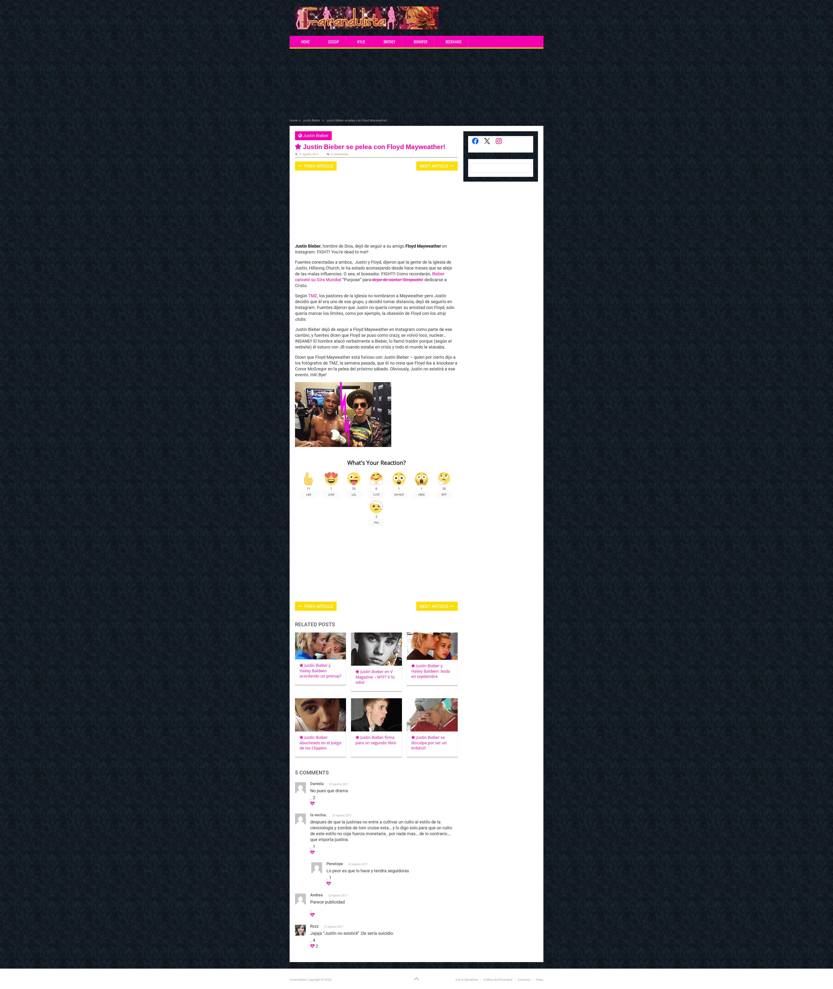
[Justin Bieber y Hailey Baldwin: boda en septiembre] (432, 646)
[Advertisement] (416, 84)
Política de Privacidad (498, 979)
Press (539, 979)
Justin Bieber (315, 135)
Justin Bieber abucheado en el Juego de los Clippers (320, 743)
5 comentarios (339, 154)
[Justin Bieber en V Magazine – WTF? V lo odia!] (376, 649)
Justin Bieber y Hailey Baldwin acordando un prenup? (320, 670)
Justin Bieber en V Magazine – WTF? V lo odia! (375, 677)
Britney (389, 41)
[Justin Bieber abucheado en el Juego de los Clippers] (320, 714)
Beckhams (454, 41)
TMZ (312, 295)
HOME (305, 41)
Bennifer (420, 41)
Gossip (333, 41)
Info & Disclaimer (467, 979)
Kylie (361, 41)
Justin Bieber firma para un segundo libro (376, 740)
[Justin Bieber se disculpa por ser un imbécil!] (432, 714)
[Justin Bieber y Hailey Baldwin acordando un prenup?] (320, 645)
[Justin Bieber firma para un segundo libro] (376, 714)
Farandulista (298, 979)
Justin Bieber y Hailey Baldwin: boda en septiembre (430, 671)
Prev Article (318, 166)
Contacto (524, 979)
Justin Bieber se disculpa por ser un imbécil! (429, 743)
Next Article (434, 166)
